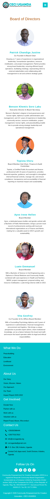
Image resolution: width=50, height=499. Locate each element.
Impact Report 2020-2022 (13, 395)
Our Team (7, 391)
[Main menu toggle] (45, 5)
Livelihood (7, 361)
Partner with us (9, 409)
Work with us (8, 413)
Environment (8, 365)
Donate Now (8, 405)
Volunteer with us (9, 417)
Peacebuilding (8, 353)
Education (7, 357)
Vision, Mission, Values (12, 383)
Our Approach (8, 387)
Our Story (7, 379)
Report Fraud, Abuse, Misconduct (16, 421)
